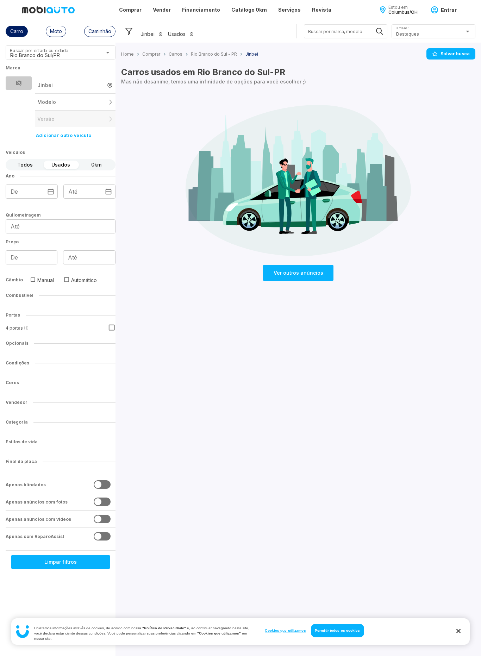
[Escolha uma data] (50, 191)
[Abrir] (108, 52)
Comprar (130, 10)
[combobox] (52, 54)
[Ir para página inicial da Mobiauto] (48, 10)
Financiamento (201, 10)
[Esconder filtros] (129, 31)
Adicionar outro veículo (63, 135)
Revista (321, 10)
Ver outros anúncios (298, 273)
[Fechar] (458, 631)
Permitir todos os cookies (337, 630)
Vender (162, 10)
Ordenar (402, 28)
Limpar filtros (60, 562)
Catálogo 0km (249, 10)
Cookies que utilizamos (285, 630)
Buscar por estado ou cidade (39, 50)
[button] (17, 31)
